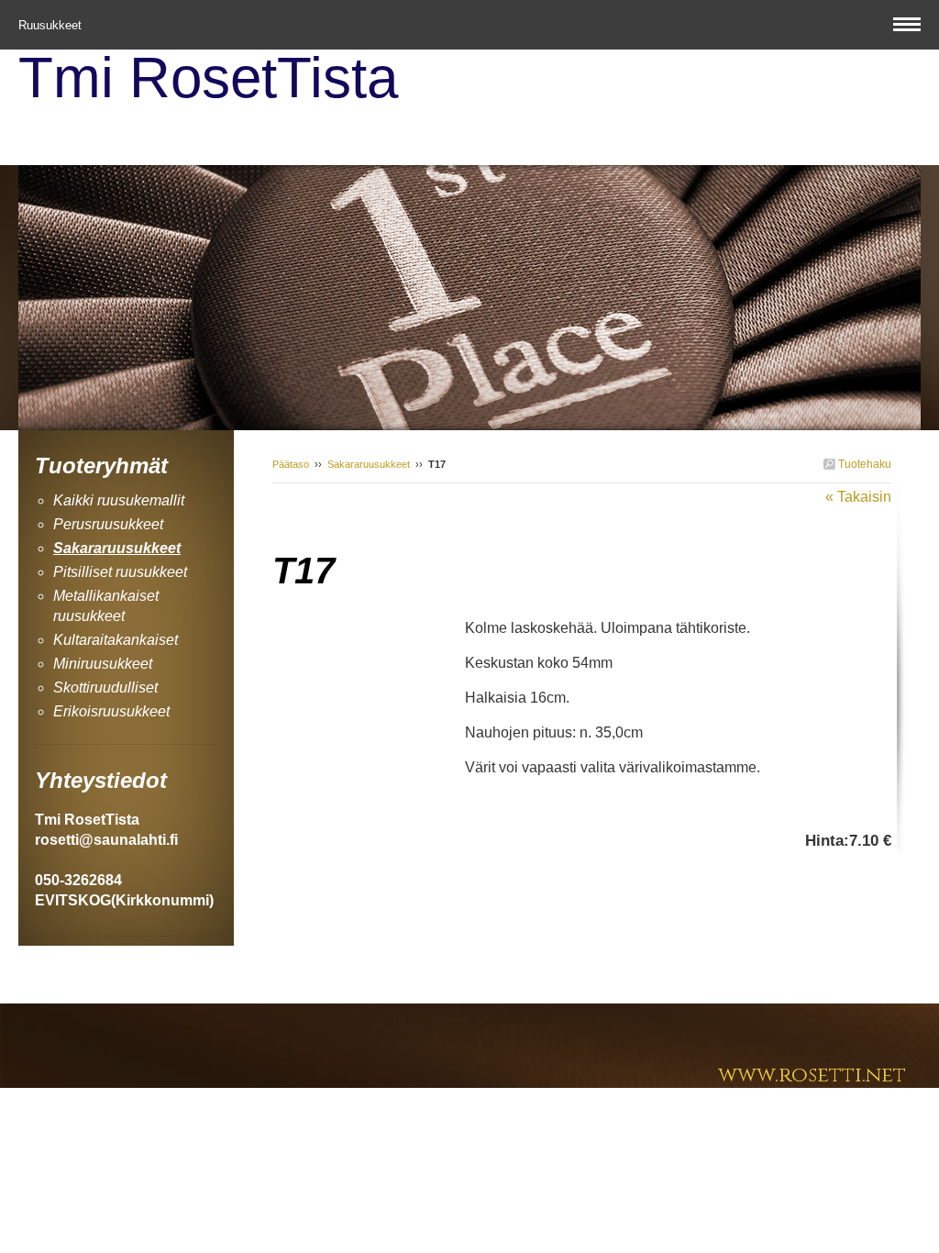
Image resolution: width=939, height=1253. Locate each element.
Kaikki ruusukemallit (118, 500)
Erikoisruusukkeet (111, 711)
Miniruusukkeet (102, 663)
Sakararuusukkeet (368, 464)
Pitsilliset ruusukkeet (120, 572)
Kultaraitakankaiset (115, 640)
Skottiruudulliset (105, 687)
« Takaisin (858, 497)
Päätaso (290, 464)
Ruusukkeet (51, 25)
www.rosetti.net (812, 1075)
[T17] (368, 627)
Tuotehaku (863, 464)
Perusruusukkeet (108, 524)
